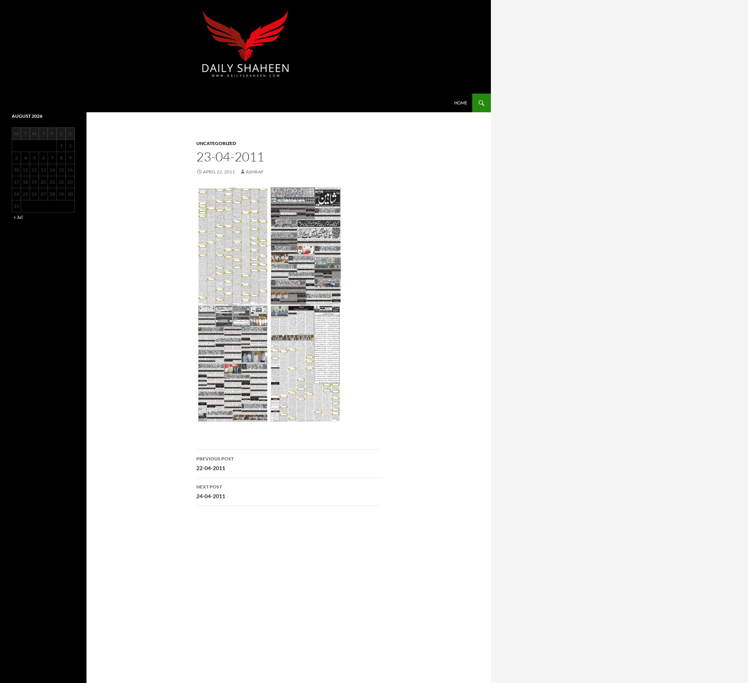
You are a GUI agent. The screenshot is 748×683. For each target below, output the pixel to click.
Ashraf (255, 172)
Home (460, 102)
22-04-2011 (215, 463)
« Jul (18, 217)
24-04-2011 (210, 491)
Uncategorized (216, 143)
